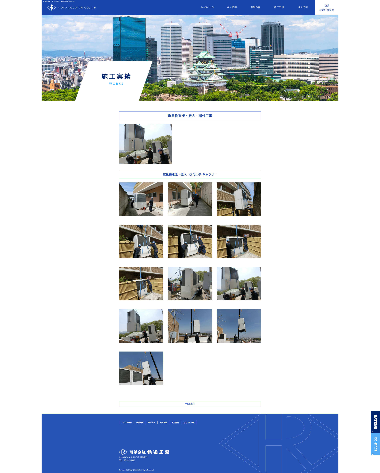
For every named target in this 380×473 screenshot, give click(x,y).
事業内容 (255, 7)
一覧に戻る (190, 404)
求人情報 (303, 7)
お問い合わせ (326, 7)
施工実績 (279, 7)
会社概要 (231, 7)
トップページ (208, 7)
